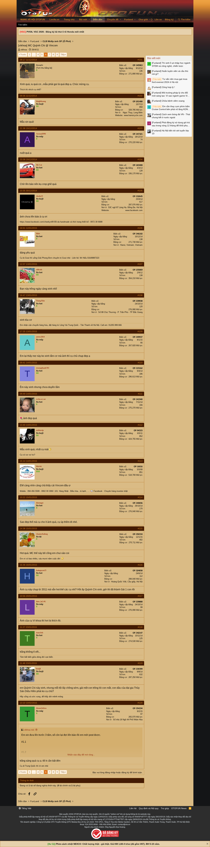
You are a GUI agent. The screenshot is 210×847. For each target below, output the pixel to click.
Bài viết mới (153, 58)
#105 (140, 190)
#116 (140, 565)
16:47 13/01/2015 (28, 295)
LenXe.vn (54, 19)
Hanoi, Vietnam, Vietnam (131, 245)
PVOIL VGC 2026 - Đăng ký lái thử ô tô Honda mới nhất (55, 32)
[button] (89, 19)
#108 (140, 295)
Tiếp (63, 54)
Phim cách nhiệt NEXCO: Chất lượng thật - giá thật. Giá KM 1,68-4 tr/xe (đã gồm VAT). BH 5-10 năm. (108, 844)
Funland (128, 19)
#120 (140, 703)
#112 (140, 425)
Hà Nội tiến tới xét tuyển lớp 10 (170, 132)
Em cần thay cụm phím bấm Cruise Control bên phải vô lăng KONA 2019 (171, 108)
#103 (140, 128)
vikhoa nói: (29, 730)
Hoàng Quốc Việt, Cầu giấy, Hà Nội (127, 581)
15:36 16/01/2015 (28, 565)
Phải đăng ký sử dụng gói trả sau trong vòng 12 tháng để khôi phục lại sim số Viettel (171, 124)
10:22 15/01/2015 (28, 497)
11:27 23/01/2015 (28, 627)
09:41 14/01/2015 (28, 362)
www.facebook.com (134, 210)
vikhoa (24, 49)
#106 (140, 228)
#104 (140, 159)
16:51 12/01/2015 (28, 228)
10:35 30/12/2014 (28, 190)
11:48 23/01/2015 (28, 663)
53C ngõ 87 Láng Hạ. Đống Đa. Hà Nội (125, 207)
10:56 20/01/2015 (28, 596)
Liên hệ (133, 808)
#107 (140, 264)
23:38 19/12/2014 (28, 159)
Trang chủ (69, 19)
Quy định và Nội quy (148, 808)
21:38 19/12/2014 (28, 128)
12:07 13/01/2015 (28, 264)
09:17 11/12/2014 (28, 59)
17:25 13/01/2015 (28, 331)
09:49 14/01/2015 (28, 394)
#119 (140, 663)
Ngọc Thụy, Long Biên (133, 112)
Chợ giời (143, 19)
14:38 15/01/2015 (28, 528)
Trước (23, 54)
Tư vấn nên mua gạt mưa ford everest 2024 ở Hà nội (169, 80)
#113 (140, 461)
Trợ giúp (165, 808)
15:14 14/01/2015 (28, 461)
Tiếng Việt (26, 808)
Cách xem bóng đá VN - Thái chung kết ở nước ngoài (171, 116)
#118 (140, 627)
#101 (140, 59)
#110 (140, 362)
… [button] (34, 54)
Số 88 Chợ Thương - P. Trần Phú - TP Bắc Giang (120, 312)
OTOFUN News (178, 808)
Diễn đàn (97, 19)
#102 (140, 96)
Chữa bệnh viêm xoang (168, 101)
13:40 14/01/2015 (28, 425)
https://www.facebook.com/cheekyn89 (37, 222)
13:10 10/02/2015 (28, 703)
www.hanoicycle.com (133, 115)
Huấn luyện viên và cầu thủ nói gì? (170, 72)
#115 (140, 528)
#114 (140, 497)
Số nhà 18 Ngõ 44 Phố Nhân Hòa (128, 719)
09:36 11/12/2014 (28, 96)
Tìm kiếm (22, 24)
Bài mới (83, 19)
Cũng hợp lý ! (163, 87)
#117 (140, 596)
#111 (140, 394)
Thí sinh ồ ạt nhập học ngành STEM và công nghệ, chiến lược (171, 64)
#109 (140, 331)
